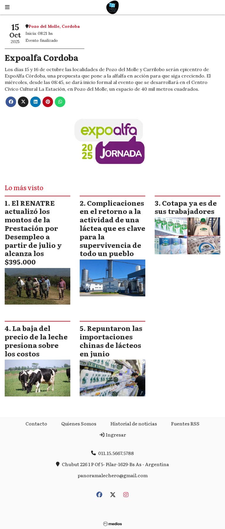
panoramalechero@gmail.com (113, 475)
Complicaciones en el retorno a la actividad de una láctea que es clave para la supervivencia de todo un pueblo (112, 228)
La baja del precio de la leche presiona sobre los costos (36, 340)
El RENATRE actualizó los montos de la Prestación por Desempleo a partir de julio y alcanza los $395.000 (33, 232)
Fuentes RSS (185, 423)
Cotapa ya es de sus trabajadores (186, 207)
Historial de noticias (133, 423)
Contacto (36, 423)
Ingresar (115, 434)
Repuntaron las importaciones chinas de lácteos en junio (111, 340)
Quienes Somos (78, 423)
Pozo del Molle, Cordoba (54, 26)
